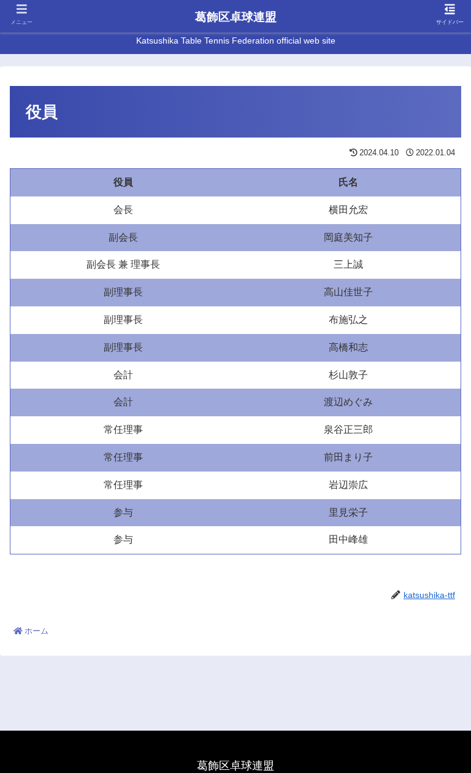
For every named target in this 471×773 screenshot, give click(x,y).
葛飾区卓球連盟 (236, 16)
